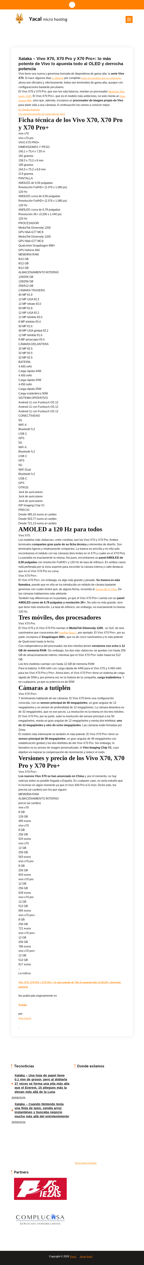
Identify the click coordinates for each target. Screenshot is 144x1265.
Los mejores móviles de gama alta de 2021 (41, 114)
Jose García (24, 1018)
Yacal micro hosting (86, 1163)
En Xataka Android (29, 109)
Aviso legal (86, 1256)
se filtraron (58, 78)
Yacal (73, 1256)
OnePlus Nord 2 (68, 632)
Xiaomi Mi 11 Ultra (106, 589)
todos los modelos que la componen (101, 78)
